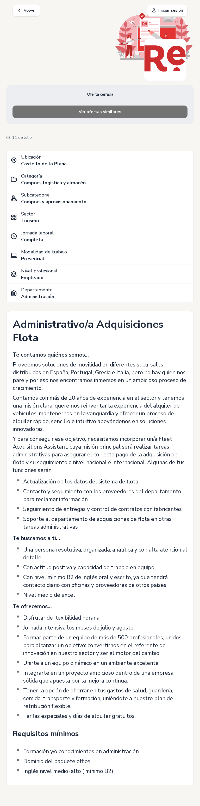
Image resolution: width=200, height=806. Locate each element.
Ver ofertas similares (100, 112)
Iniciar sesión (170, 10)
